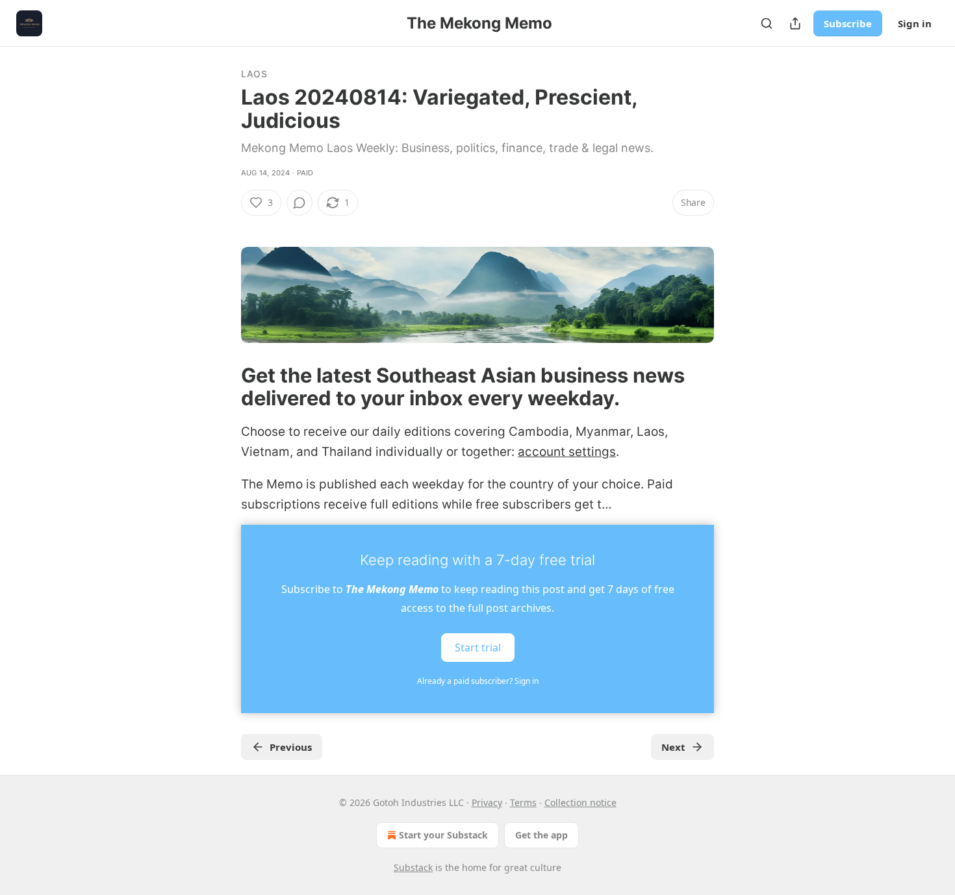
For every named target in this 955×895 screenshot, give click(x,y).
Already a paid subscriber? (478, 681)
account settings (567, 451)
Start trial (478, 647)
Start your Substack (443, 835)
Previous (291, 746)
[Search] (767, 23)
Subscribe (848, 23)
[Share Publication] (795, 23)
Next (673, 746)
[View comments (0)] (299, 203)
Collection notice (580, 802)
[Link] (222, 386)
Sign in (915, 23)
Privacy (487, 802)
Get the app (541, 835)
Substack (413, 867)
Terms (523, 802)
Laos (254, 73)
